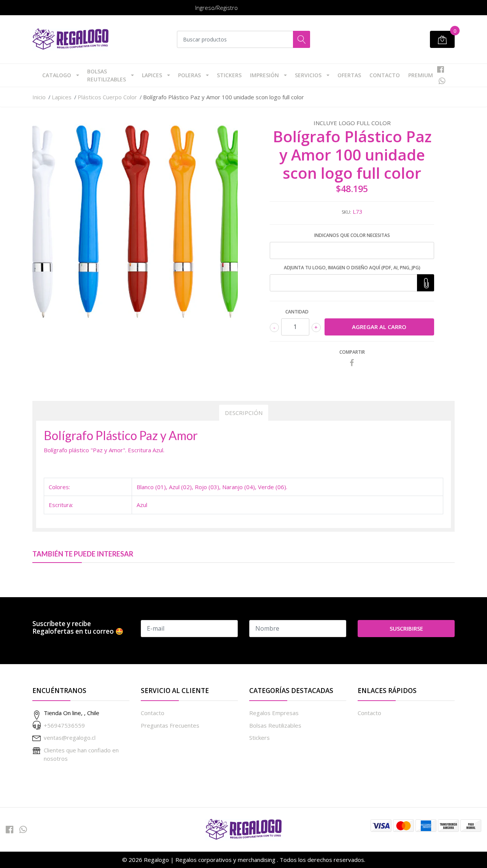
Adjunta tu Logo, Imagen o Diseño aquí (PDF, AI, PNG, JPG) (352, 267)
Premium (420, 75)
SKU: (346, 212)
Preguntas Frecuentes (170, 725)
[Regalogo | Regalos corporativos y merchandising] (70, 39)
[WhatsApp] (442, 81)
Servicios (308, 75)
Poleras (189, 75)
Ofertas (349, 75)
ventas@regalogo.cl (69, 737)
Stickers (229, 75)
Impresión (264, 75)
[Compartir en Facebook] (352, 363)
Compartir (352, 352)
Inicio (39, 97)
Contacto (384, 75)
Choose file (425, 282)
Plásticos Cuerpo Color (107, 97)
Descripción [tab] (244, 413)
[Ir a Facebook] (440, 69)
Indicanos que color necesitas (352, 235)
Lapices (152, 75)
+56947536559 (64, 725)
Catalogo (56, 75)
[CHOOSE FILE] (425, 282)
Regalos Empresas (274, 713)
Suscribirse (406, 628)
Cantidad (297, 311)
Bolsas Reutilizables (106, 75)
